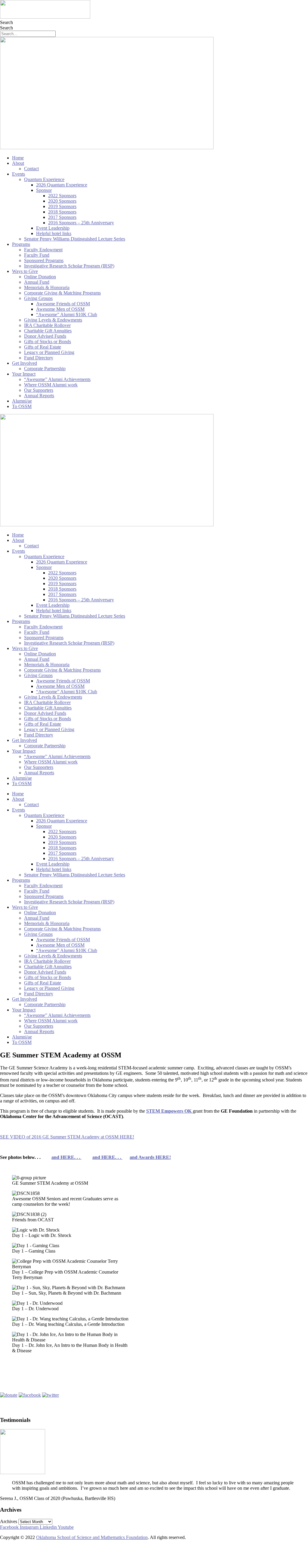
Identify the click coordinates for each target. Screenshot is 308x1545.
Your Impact (23, 373)
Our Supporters (38, 390)
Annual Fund (36, 282)
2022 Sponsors (62, 195)
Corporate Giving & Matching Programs (62, 292)
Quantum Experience (44, 179)
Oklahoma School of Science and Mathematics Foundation (92, 1537)
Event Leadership (52, 228)
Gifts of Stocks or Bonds (47, 341)
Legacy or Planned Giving (49, 352)
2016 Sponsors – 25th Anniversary (81, 222)
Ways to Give (25, 271)
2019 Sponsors (62, 206)
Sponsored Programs (43, 260)
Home (18, 157)
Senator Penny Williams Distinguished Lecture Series (74, 238)
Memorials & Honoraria (46, 287)
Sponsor (44, 190)
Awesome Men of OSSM (60, 309)
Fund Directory (38, 357)
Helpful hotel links (53, 233)
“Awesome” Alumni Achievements (57, 379)
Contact (31, 168)
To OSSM (22, 406)
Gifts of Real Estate (42, 346)
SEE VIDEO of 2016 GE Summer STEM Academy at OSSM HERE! (67, 1136)
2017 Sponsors (62, 217)
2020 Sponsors (62, 201)
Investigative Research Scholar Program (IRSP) (69, 265)
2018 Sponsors (62, 211)
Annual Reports (39, 395)
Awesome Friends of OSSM (63, 303)
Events (18, 174)
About (18, 163)
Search (6, 22)
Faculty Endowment (43, 249)
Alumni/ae (22, 401)
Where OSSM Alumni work (51, 384)
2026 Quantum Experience (61, 184)
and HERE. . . (66, 1157)
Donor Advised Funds (45, 336)
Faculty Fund (36, 255)
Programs (21, 244)
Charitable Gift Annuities (48, 330)
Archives (8, 1521)
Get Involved (24, 363)
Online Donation (40, 276)
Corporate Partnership (45, 368)
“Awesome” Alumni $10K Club (66, 314)
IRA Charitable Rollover (47, 325)
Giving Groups (38, 298)
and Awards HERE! (150, 1157)
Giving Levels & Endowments (53, 319)
